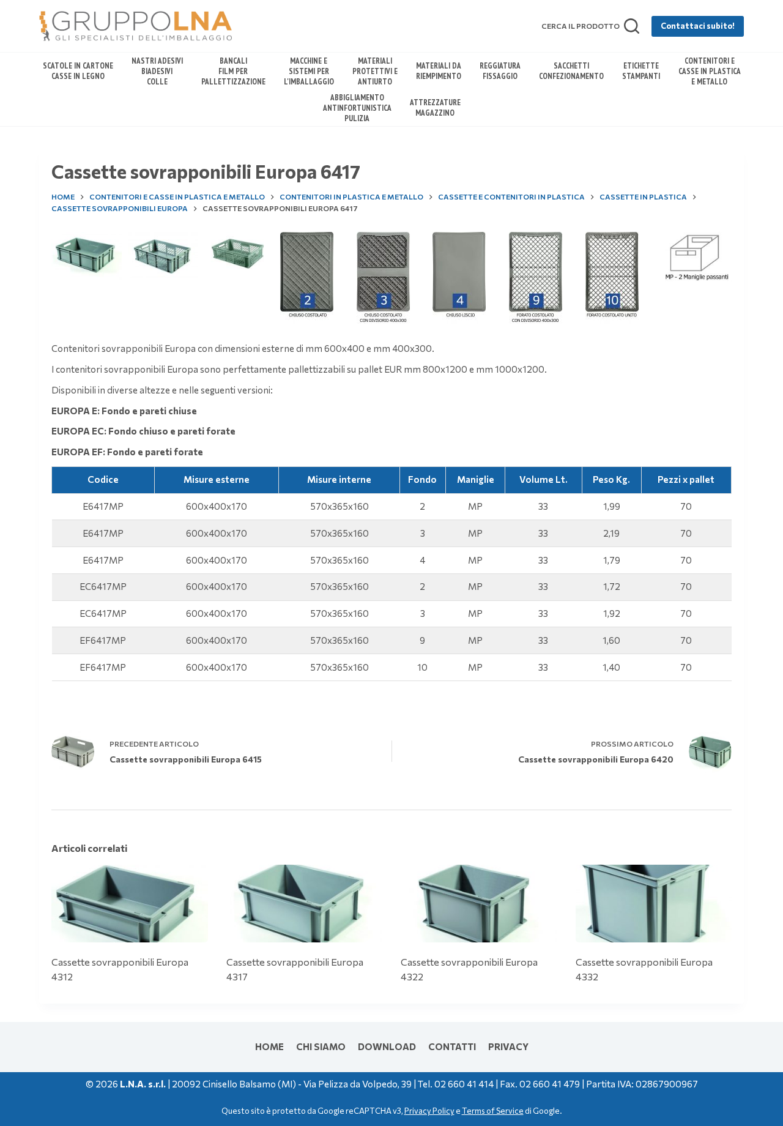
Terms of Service (493, 1111)
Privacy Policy (429, 1111)
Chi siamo (321, 1046)
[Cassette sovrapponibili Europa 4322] (479, 904)
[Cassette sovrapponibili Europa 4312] (129, 904)
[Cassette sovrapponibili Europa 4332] (654, 904)
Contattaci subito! (698, 26)
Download (387, 1046)
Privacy (508, 1046)
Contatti (452, 1046)
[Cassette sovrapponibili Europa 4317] (304, 904)
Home (269, 1046)
